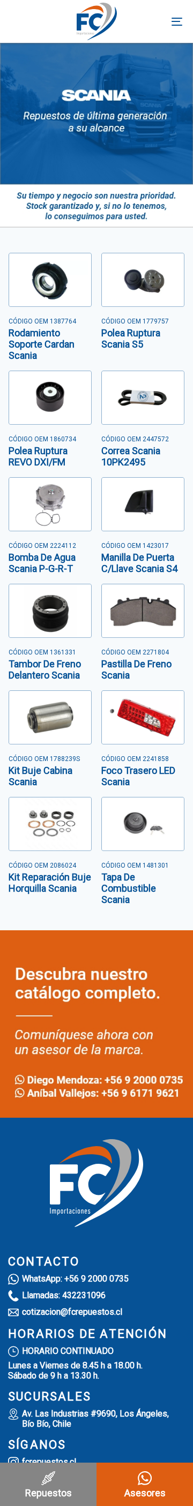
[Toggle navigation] (153, 21)
